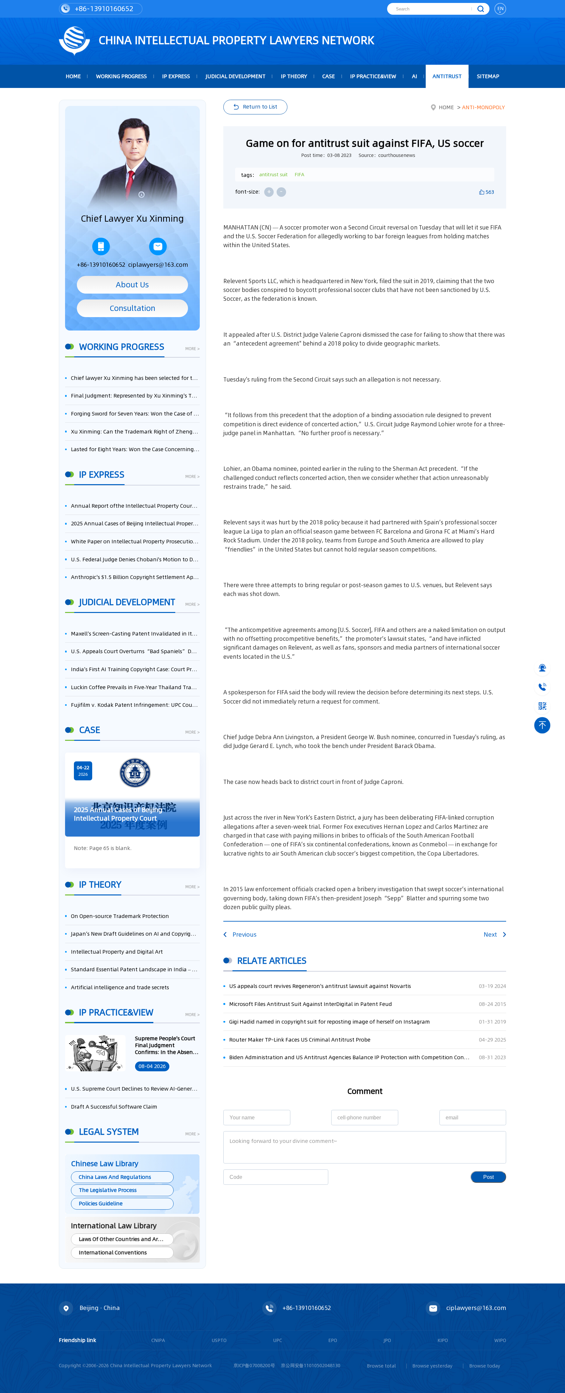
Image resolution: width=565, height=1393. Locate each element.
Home (446, 107)
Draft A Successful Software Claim (114, 1107)
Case (328, 76)
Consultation (132, 308)
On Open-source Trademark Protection (120, 916)
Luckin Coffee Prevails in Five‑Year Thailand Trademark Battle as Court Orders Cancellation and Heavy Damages (135, 687)
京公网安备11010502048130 (310, 1365)
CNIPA (158, 1340)
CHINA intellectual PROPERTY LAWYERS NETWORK (235, 40)
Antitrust (447, 76)
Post (488, 1177)
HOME (73, 76)
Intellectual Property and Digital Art (117, 952)
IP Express (176, 76)
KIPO (442, 1340)
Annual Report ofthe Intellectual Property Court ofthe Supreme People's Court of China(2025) (135, 506)
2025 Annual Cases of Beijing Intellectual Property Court (135, 523)
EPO (332, 1340)
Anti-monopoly (483, 107)
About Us (132, 284)
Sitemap (488, 76)
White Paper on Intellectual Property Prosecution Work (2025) (135, 541)
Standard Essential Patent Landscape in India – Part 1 (135, 969)
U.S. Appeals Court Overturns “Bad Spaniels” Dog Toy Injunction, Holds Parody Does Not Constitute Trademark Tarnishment (135, 651)
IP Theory (294, 76)
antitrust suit (273, 174)
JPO (387, 1340)
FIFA (299, 174)
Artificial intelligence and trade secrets (120, 987)
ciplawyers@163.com (158, 264)
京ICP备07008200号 (254, 1365)
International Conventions (113, 1252)
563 (490, 192)
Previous (244, 934)
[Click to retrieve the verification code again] (314, 1177)
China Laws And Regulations (115, 1177)
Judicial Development (235, 76)
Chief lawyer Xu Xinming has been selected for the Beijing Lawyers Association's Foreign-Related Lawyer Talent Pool (135, 378)
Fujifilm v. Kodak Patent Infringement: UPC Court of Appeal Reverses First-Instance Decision (135, 705)
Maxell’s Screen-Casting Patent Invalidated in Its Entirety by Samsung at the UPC (135, 633)
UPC (277, 1340)
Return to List (260, 106)
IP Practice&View (373, 76)
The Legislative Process (108, 1190)
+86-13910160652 (103, 8)
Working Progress (121, 76)
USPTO (219, 1340)
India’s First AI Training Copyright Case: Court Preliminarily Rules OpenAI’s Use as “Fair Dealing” (135, 669)
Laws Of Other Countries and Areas (122, 1239)
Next (490, 934)
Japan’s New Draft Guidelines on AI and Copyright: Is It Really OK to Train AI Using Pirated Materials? (135, 934)
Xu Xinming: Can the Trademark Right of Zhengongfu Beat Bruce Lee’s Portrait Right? (135, 431)
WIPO (500, 1340)
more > (192, 349)
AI (414, 76)
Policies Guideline (101, 1203)
